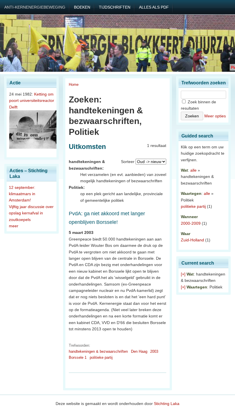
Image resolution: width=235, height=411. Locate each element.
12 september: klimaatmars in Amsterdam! (22, 194)
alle (193, 170)
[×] (183, 274)
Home (74, 84)
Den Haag (139, 351)
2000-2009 (191, 223)
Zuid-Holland (192, 240)
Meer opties (215, 116)
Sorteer (127, 161)
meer (13, 226)
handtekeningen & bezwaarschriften (98, 351)
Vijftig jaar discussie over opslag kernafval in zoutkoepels (31, 213)
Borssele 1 (78, 357)
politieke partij (101, 357)
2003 (154, 351)
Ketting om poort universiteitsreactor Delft (31, 100)
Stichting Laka (166, 403)
